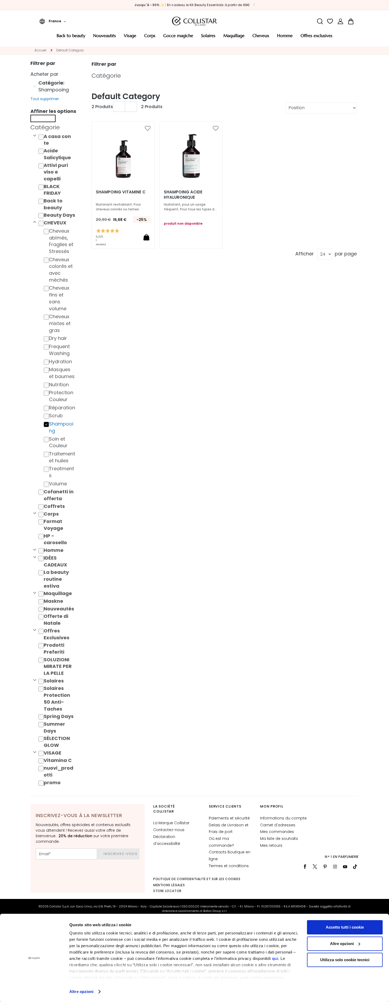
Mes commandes (277, 831)
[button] (52, 21)
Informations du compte (283, 818)
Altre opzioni (81, 991)
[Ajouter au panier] (146, 237)
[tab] (54, 127)
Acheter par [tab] (44, 74)
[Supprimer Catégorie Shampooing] (34, 86)
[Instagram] (335, 866)
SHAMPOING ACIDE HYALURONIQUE (183, 194)
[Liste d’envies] (330, 21)
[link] (340, 21)
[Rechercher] (320, 21)
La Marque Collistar (171, 823)
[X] (314, 866)
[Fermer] (43, 118)
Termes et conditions (229, 865)
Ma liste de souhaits (279, 838)
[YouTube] (345, 866)
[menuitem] (71, 37)
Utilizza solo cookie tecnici (344, 959)
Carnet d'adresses (277, 825)
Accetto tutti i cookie (345, 927)
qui (275, 958)
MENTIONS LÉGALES (169, 885)
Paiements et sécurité (229, 818)
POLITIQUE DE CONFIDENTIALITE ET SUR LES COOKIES (196, 879)
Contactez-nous (168, 829)
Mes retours (271, 845)
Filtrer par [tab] (104, 64)
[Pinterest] (325, 866)
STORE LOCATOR (167, 891)
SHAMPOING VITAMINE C (121, 192)
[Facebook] (304, 866)
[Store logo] (194, 21)
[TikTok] (355, 866)
